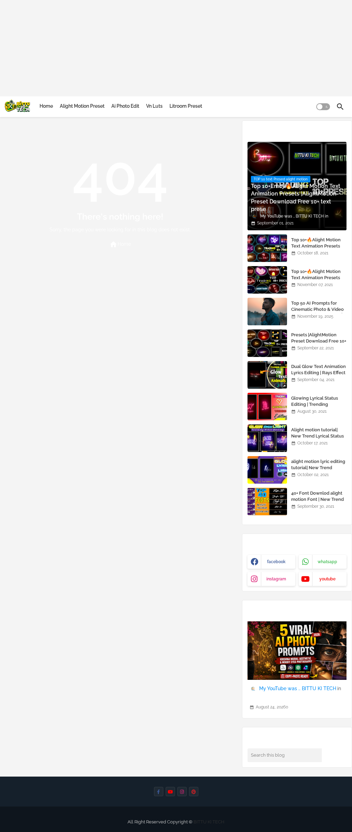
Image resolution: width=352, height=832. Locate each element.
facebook (276, 561)
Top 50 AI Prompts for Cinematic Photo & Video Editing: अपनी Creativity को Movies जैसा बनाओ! (317, 313)
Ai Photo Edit (125, 106)
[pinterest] (193, 791)
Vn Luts (154, 106)
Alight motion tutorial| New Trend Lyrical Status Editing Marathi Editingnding (317, 439)
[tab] (46, 106)
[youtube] (170, 791)
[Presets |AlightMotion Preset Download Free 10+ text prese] (267, 343)
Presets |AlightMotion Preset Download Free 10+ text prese (318, 341)
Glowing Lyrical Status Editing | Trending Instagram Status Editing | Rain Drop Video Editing (318, 408)
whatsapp (327, 561)
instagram (276, 579)
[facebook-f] (158, 791)
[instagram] (182, 791)
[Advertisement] (176, 48)
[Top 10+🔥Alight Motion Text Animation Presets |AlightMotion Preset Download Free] (267, 248)
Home (46, 106)
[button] (323, 106)
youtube (327, 579)
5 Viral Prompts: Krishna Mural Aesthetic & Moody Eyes (296, 698)
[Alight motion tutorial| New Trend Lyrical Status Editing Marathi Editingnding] (267, 438)
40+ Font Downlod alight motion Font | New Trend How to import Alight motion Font (317, 503)
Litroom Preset (185, 106)
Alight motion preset (82, 106)
